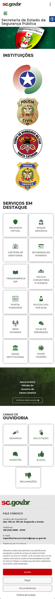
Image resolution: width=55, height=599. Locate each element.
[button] (38, 4)
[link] (11, 4)
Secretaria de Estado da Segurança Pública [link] (23, 22)
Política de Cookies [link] (26, 595)
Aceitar (27, 572)
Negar (27, 580)
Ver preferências (27, 588)
